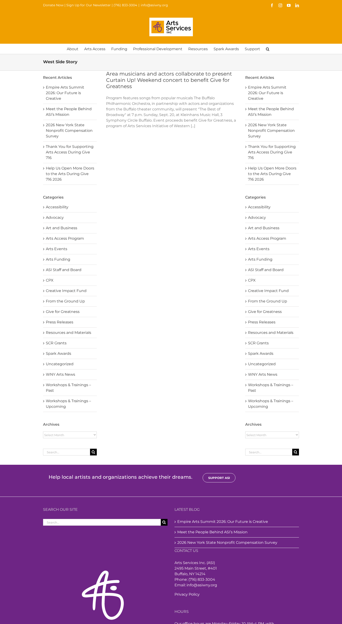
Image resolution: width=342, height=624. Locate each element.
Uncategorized (60, 364)
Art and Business (61, 228)
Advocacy (55, 217)
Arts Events (56, 249)
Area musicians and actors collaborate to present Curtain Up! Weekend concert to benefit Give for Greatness (169, 80)
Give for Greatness (63, 311)
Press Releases (59, 322)
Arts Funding (58, 259)
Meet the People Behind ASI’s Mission (212, 532)
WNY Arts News (60, 374)
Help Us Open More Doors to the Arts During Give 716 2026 (70, 174)
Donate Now (53, 5)
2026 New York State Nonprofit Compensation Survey (69, 130)
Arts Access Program (65, 238)
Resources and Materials (68, 332)
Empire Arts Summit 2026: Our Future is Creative (65, 93)
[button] (267, 49)
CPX (50, 280)
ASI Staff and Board (63, 270)
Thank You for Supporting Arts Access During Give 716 (70, 152)
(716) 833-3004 (125, 5)
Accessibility (57, 207)
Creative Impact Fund (66, 291)
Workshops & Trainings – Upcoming (68, 404)
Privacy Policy (187, 594)
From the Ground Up (65, 301)
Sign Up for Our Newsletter (88, 5)
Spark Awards (58, 353)
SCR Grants (56, 343)
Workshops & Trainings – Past (68, 388)
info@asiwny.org (154, 5)
